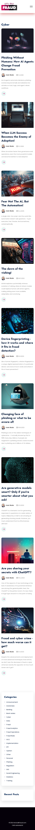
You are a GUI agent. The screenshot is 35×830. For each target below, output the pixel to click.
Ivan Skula (10, 75)
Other (8, 754)
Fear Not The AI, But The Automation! (15, 203)
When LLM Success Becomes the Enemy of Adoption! (16, 137)
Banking (9, 710)
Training (9, 781)
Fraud (8, 724)
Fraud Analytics (12, 728)
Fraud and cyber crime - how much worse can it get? (17, 642)
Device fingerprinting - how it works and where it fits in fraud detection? (17, 345)
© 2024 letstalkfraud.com (17, 823)
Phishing (9, 762)
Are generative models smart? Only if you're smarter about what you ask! (17, 494)
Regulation (10, 766)
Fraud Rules (10, 736)
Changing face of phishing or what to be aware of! (16, 418)
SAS (7, 769)
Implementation (12, 743)
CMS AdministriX (17, 825)
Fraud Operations (12, 732)
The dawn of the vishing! (12, 271)
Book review (10, 713)
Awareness (10, 706)
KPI (7, 747)
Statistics (9, 777)
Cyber (8, 717)
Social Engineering (13, 773)
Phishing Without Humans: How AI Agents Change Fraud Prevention (17, 63)
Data (8, 721)
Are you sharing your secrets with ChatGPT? (16, 570)
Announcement (12, 702)
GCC (8, 739)
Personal (9, 758)
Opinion (9, 751)
